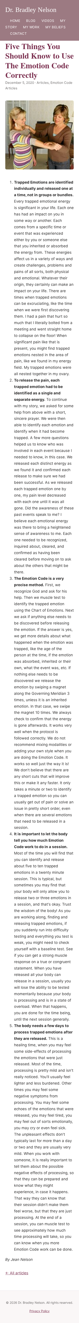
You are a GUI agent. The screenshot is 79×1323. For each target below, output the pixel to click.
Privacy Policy (39, 1311)
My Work (31, 27)
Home (15, 21)
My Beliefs (55, 27)
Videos (47, 21)
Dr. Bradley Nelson (30, 9)
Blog (30, 21)
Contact (18, 33)
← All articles (16, 1273)
